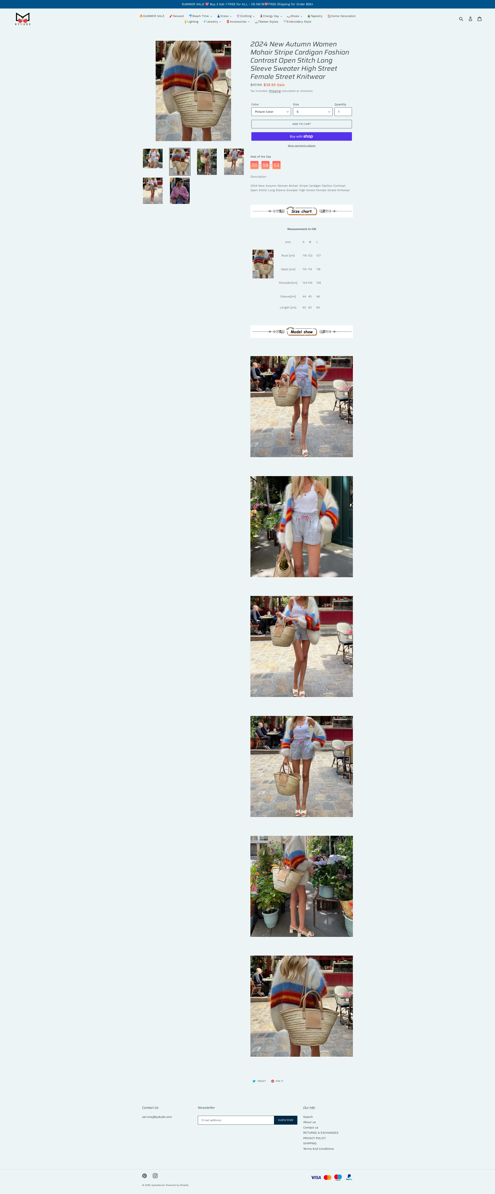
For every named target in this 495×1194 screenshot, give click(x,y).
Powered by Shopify (177, 1185)
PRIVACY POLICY (314, 1138)
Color (255, 104)
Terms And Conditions (318, 1149)
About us (309, 1122)
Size (296, 104)
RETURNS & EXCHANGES (320, 1132)
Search (308, 1117)
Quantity (340, 104)
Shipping (275, 90)
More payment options (301, 145)
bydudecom (158, 1185)
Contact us (310, 1127)
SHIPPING (310, 1143)
